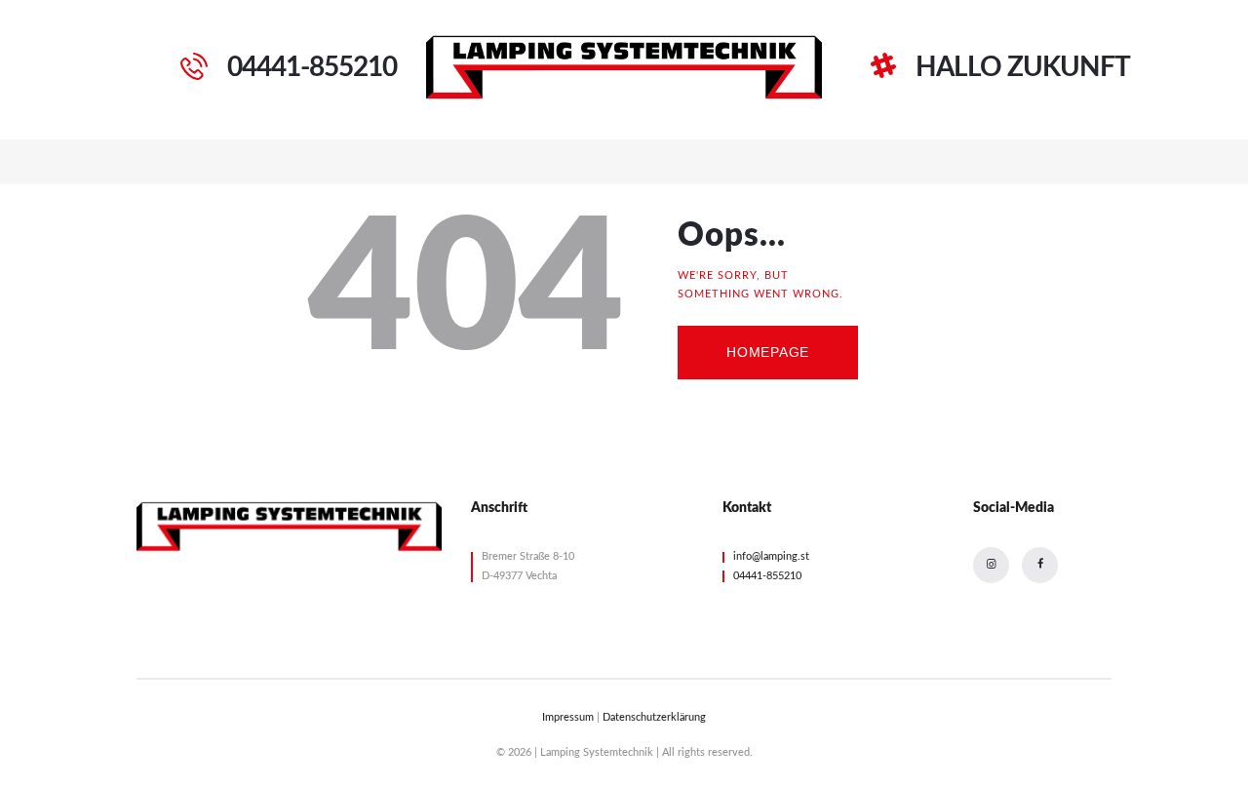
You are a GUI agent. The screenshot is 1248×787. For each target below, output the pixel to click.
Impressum (568, 717)
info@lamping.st (771, 556)
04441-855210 (767, 576)
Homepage (767, 352)
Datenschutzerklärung (654, 717)
